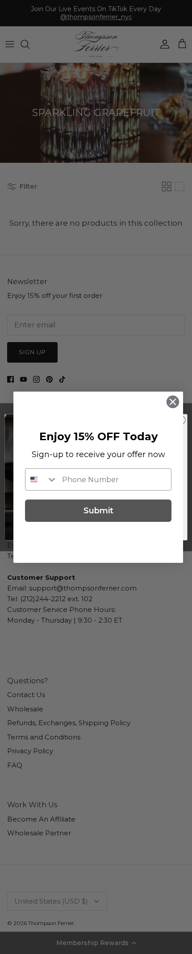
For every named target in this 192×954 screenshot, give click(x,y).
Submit (98, 511)
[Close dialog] (172, 402)
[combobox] (41, 479)
